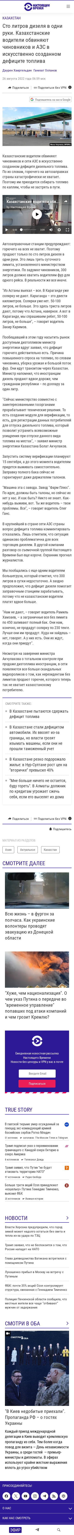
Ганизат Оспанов (45, 70)
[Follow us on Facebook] (6, 1496)
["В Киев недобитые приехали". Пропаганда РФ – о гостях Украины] (37, 1368)
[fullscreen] (67, 230)
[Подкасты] (63, 1496)
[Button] (18, 87)
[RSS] (54, 1496)
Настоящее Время (23, 207)
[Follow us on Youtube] (25, 1496)
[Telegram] (37, 1530)
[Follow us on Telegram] (44, 1496)
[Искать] (59, 1530)
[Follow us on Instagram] (35, 1496)
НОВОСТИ (16, 1218)
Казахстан (11, 18)
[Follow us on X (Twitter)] (16, 1496)
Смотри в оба (22, 1323)
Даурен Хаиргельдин (17, 70)
